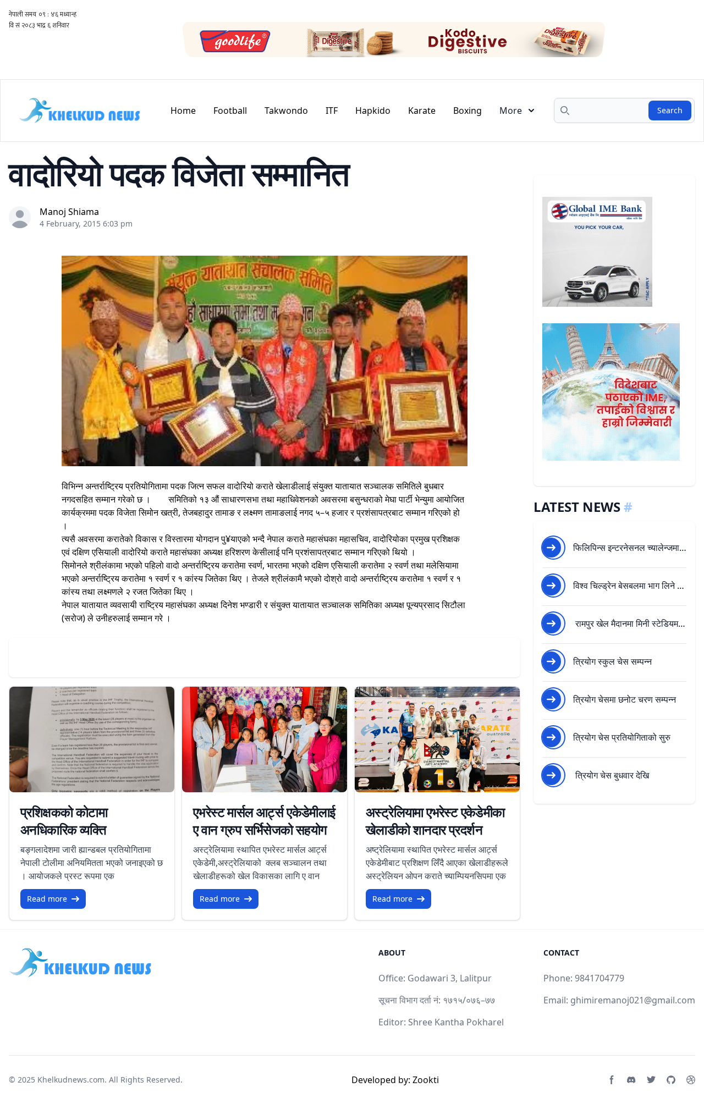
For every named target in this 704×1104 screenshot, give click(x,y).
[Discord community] (631, 1079)
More (510, 110)
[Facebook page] (611, 1079)
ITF (332, 110)
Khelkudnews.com (71, 1079)
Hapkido (373, 110)
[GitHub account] (671, 1079)
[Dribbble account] (690, 1079)
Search (670, 110)
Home (183, 110)
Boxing (467, 110)
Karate (422, 110)
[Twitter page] (651, 1079)
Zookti (426, 1080)
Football (230, 110)
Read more (47, 898)
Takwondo (286, 110)
